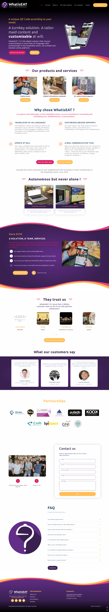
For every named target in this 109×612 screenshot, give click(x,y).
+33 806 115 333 (71, 598)
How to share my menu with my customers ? (60, 529)
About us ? (33, 594)
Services (47, 5)
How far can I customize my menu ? (58, 555)
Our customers (78, 5)
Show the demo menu (45, 162)
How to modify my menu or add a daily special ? (61, 524)
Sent (77, 494)
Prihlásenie (100, 5)
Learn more (25, 100)
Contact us (34, 52)
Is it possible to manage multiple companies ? (61, 550)
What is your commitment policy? (57, 544)
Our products (34, 599)
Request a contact (65, 162)
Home (41, 5)
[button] (52, 334)
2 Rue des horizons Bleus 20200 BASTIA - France (74, 595)
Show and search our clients (55, 340)
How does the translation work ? (57, 534)
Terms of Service (95, 606)
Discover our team (20, 273)
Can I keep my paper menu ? (56, 519)
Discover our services (17, 52)
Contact (87, 5)
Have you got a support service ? (57, 560)
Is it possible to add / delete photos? (58, 539)
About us (55, 5)
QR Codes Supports (66, 5)
